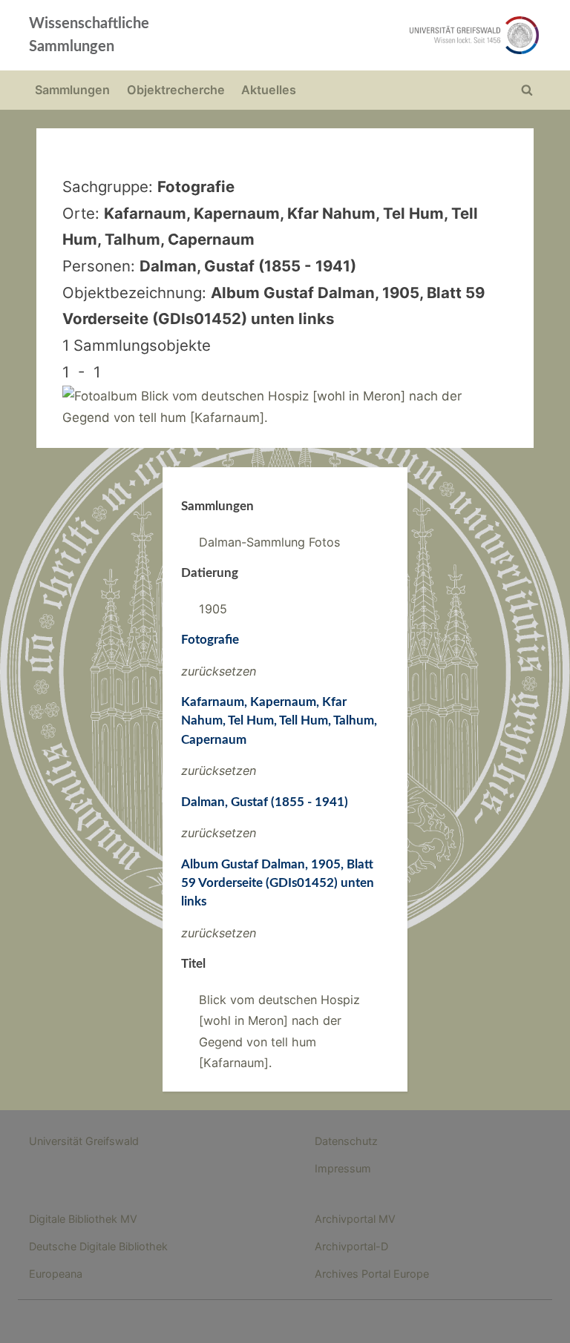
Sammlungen (72, 89)
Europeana (55, 1273)
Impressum (343, 1168)
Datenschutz (346, 1141)
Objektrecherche (176, 89)
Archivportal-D (351, 1246)
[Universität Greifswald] (387, 35)
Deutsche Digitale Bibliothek (98, 1246)
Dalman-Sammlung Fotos (269, 542)
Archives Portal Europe (372, 1273)
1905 (213, 608)
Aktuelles (268, 89)
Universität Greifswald (84, 1141)
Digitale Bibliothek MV (83, 1218)
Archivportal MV (355, 1218)
